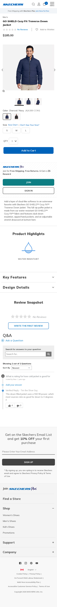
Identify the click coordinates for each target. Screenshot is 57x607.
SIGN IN (28, 190)
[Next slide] (55, 70)
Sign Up (28, 462)
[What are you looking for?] (33, 4)
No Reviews (22, 29)
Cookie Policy (21, 574)
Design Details (16, 287)
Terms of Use (44, 586)
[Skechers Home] (13, 4)
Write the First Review (28, 325)
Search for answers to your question (23, 349)
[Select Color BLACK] (16, 116)
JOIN (28, 182)
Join (6, 488)
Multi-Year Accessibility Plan (28, 582)
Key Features (15, 277)
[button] (19, 102)
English (31, 570)
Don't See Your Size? (29, 125)
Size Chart (13, 125)
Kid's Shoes (9, 526)
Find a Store (12, 499)
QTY (5, 141)
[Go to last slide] (2, 70)
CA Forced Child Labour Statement (28, 578)
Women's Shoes (11, 515)
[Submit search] (48, 354)
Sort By (6, 368)
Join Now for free (42, 11)
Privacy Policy (37, 473)
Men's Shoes (9, 521)
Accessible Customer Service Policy (22, 586)
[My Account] (39, 4)
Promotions (9, 532)
